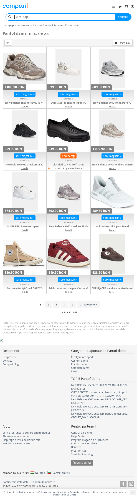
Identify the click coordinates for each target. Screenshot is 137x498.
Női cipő (40, 472)
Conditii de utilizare (43, 482)
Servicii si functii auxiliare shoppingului (26, 432)
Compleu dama (80, 367)
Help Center (78, 436)
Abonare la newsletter (16, 436)
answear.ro (24, 99)
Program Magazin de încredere (89, 440)
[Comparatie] (120, 6)
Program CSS (79, 450)
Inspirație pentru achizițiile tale (21, 440)
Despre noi (9, 357)
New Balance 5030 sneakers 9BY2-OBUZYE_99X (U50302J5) (24, 166)
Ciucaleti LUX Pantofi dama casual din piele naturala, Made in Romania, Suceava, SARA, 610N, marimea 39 (69, 170)
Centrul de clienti (81, 432)
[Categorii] (113, 6)
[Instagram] (131, 483)
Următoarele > (88, 304)
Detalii (24, 106)
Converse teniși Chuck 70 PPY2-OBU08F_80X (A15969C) (24, 290)
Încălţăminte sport (82, 357)
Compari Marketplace (84, 443)
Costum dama (79, 360)
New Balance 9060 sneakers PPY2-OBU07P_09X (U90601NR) (112, 104)
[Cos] (126, 6)
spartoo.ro (112, 222)
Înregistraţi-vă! (82, 462)
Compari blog (11, 364)
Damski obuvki (61, 472)
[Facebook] (123, 483)
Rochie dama (79, 364)
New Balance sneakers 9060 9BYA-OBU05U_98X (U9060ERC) (24, 104)
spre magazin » (25, 94)
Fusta (74, 371)
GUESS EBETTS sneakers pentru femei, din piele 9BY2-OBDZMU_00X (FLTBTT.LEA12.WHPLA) (99, 393)
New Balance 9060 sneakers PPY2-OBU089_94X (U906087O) (68, 228)
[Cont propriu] (132, 6)
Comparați (68, 156)
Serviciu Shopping (82, 454)
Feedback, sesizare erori (17, 443)
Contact (7, 360)
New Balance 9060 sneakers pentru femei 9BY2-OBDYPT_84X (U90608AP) (112, 166)
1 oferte (68, 161)
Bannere (76, 447)
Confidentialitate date (16, 482)
